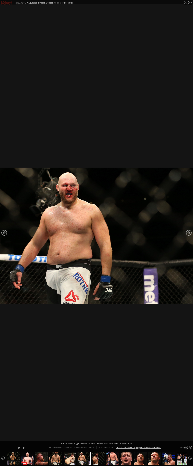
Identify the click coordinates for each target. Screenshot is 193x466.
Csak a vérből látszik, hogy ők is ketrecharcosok (138, 447)
